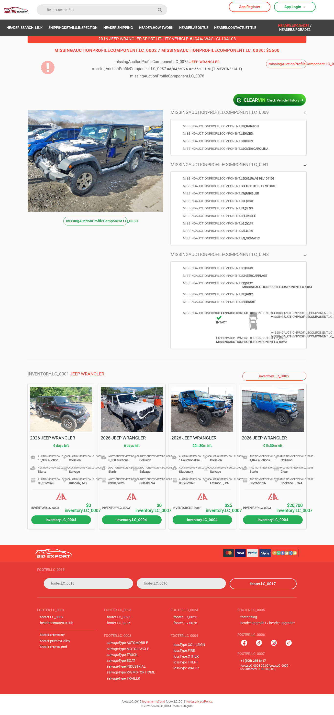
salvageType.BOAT (121, 661)
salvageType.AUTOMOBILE (127, 643)
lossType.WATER (186, 668)
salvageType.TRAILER (123, 678)
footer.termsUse (52, 635)
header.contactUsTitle (235, 28)
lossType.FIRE (184, 651)
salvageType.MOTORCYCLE (128, 649)
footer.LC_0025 (118, 617)
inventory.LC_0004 (61, 520)
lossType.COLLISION (189, 645)
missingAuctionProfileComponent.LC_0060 (97, 221)
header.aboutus (193, 28)
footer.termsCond (53, 647)
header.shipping (118, 28)
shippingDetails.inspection (73, 28)
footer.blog (248, 617)
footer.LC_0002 (52, 617)
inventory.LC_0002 (274, 376)
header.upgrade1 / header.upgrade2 (267, 623)
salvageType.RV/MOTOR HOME (131, 672)
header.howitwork (156, 28)
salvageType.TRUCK (122, 655)
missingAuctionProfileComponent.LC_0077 (287, 64)
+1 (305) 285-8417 (253, 660)
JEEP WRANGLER (87, 373)
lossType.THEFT (186, 662)
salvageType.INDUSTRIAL (126, 666)
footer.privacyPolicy (55, 641)
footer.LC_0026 (118, 623)
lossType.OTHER (186, 656)
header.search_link (25, 28)
